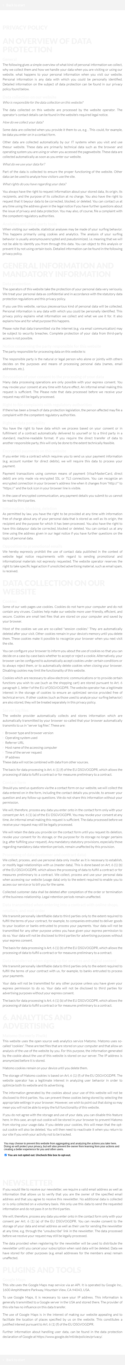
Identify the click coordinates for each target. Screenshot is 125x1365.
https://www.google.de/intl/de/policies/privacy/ (69, 1337)
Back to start (15, 5)
